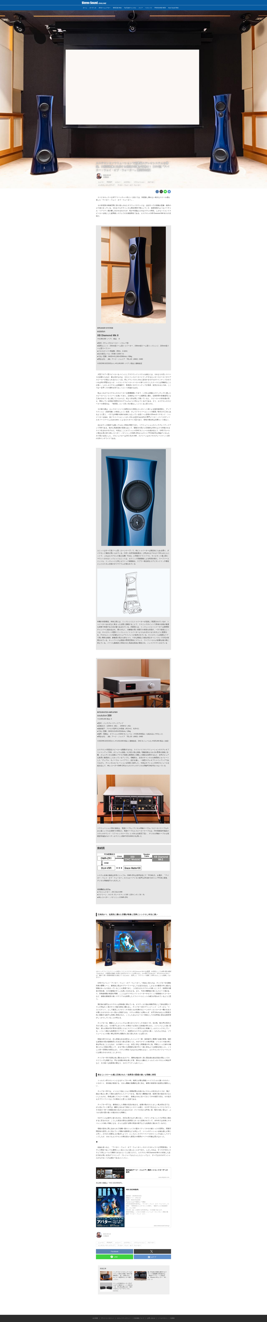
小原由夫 (106, 177)
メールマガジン (163, 1318)
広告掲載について (139, 1318)
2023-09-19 (107, 175)
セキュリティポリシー (124, 1318)
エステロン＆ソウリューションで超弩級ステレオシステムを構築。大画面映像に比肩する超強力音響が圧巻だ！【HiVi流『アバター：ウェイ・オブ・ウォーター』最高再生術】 (132, 166)
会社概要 (95, 1318)
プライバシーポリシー (107, 1318)
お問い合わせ (151, 1318)
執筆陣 (172, 1318)
